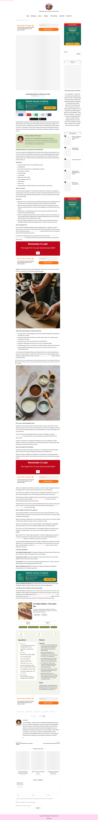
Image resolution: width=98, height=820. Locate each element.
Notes (56, 635)
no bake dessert (45, 711)
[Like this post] (39, 716)
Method (38, 635)
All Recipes (33, 16)
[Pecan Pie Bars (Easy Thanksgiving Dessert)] (23, 760)
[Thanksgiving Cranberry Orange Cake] (53, 760)
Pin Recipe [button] (44, 614)
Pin (38, 253)
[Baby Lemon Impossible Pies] (67, 186)
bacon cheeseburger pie (39, 545)
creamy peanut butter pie (45, 355)
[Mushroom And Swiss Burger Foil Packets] (67, 175)
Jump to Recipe (34, 119)
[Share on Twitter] (42, 716)
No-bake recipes (52, 711)
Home (27, 16)
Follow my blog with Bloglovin (6, 0)
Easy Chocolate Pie (29, 711)
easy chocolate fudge (35, 231)
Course (39, 16)
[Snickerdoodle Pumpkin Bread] (67, 152)
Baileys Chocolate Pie (20, 711)
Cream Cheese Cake (76, 159)
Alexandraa (37, 95)
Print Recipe (43, 119)
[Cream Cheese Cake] (67, 163)
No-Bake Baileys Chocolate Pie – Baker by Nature (39, 596)
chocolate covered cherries (38, 499)
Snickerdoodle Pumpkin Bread (75, 149)
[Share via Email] (44, 716)
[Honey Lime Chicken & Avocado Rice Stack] (67, 140)
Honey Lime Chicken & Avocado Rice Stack (76, 138)
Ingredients (21, 635)
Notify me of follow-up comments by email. (26, 802)
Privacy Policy (53, 16)
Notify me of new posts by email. (23, 805)
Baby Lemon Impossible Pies (75, 183)
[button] (35, 643)
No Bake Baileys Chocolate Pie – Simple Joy (47, 594)
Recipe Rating (20, 783)
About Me (62, 16)
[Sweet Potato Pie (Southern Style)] (38, 760)
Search (65, 51)
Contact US (69, 16)
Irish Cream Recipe (37, 711)
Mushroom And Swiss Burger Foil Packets (76, 172)
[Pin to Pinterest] (43, 716)
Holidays (46, 16)
